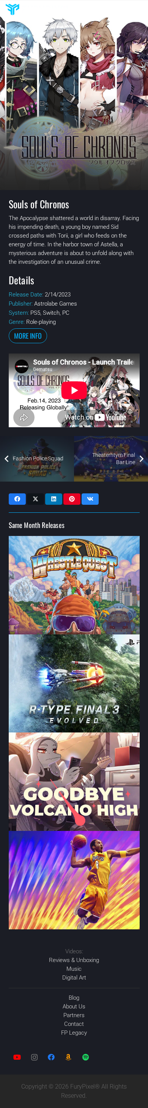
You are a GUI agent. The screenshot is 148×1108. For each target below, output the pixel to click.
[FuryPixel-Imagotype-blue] (38, 9)
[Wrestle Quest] (74, 585)
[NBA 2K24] (74, 880)
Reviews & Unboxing (74, 960)
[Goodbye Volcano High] (74, 781)
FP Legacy (74, 1032)
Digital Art (74, 977)
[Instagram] (34, 1057)
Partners (74, 1015)
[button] (138, 9)
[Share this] (17, 499)
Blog (74, 997)
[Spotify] (85, 1057)
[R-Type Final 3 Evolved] (74, 683)
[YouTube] (17, 1057)
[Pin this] (71, 499)
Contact (74, 1024)
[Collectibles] (68, 1057)
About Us (74, 1006)
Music (74, 968)
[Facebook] (51, 1057)
